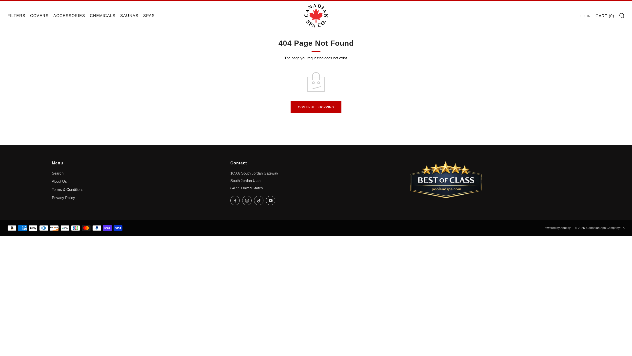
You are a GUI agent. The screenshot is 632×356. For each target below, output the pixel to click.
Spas (149, 16)
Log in (584, 16)
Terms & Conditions (67, 190)
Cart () (604, 16)
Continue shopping (316, 107)
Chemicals (103, 16)
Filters (16, 16)
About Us (59, 181)
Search (57, 173)
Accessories (69, 16)
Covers (39, 16)
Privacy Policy (63, 198)
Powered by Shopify (557, 228)
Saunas (129, 16)
